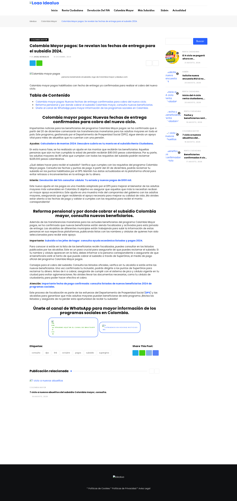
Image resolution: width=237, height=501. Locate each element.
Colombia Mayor (124, 10)
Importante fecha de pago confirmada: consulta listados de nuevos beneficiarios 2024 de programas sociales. (91, 285)
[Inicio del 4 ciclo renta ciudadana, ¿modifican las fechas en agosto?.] (172, 96)
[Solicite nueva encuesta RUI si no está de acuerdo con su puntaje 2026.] (172, 77)
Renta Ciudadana (72, 10)
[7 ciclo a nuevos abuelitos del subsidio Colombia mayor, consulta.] (172, 136)
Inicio (54, 10)
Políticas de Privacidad (124, 488)
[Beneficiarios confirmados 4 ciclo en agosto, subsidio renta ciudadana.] (173, 156)
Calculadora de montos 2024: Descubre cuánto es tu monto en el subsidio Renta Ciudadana (96, 143)
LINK (55, 352)
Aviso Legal (144, 488)
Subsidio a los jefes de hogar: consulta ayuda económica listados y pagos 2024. (94, 240)
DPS (147, 292)
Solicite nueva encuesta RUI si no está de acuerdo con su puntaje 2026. (194, 80)
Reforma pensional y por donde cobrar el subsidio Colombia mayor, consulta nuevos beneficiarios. (94, 105)
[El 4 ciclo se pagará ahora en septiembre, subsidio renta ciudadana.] (172, 57)
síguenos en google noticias (121, 327)
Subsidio (90, 352)
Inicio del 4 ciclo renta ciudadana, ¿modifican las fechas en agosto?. (193, 100)
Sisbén (164, 10)
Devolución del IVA (98, 10)
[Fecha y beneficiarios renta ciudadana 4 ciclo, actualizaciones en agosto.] (173, 116)
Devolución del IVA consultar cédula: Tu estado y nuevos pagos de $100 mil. (85, 180)
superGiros (104, 352)
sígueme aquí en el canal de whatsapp (75, 327)
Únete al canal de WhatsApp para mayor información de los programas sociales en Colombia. (92, 108)
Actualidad (179, 10)
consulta (36, 352)
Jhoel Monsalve (41, 57)
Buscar (200, 41)
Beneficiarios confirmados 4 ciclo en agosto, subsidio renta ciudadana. (195, 159)
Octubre (66, 352)
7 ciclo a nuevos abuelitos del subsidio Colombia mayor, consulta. (68, 392)
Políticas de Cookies (99, 488)
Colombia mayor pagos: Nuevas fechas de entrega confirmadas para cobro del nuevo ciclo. (91, 101)
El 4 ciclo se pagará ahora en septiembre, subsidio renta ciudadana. (194, 60)
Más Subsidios (146, 10)
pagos (78, 352)
